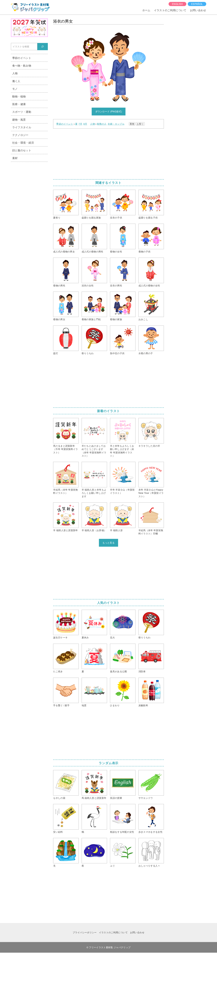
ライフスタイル (21, 127)
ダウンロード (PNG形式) (108, 111)
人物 (92, 123)
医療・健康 (19, 104)
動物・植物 (19, 96)
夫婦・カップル (116, 123)
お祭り (140, 123)
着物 (132, 123)
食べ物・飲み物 (21, 65)
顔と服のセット (21, 150)
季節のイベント (64, 123)
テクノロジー (20, 135)
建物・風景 (19, 119)
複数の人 (101, 123)
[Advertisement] (108, 153)
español (197, 4)
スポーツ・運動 (21, 112)
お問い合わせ (198, 10)
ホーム (146, 10)
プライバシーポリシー (85, 932)
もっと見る (108, 542)
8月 (85, 123)
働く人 (16, 81)
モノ (15, 88)
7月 (80, 123)
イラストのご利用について (170, 10)
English (177, 4)
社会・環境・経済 (23, 142)
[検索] (42, 46)
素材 (15, 158)
